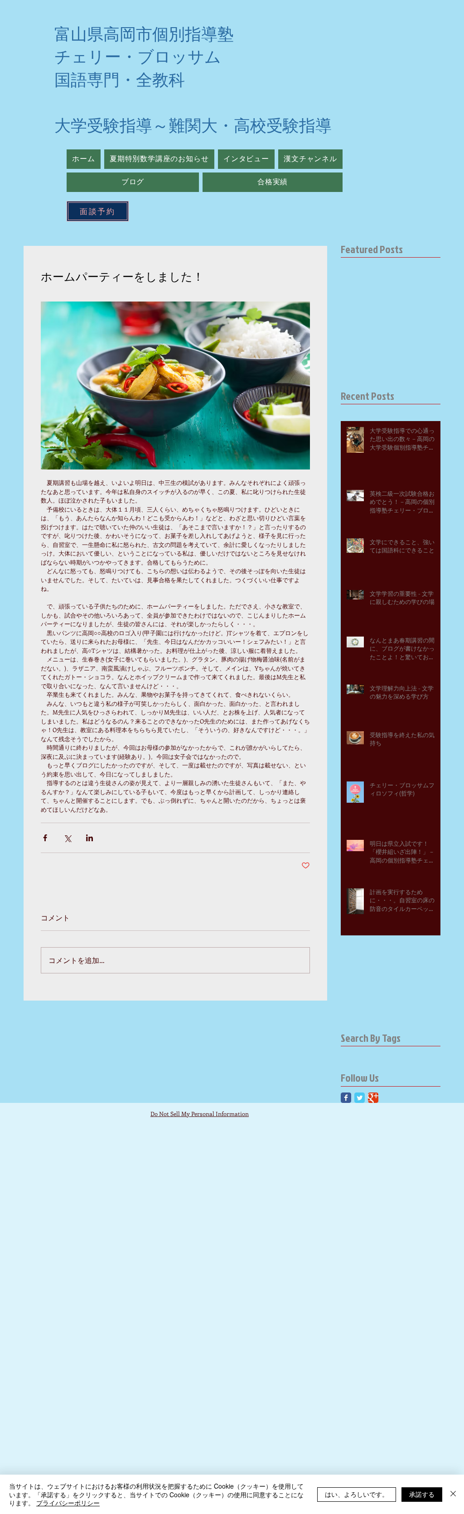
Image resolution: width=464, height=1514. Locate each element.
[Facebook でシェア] (45, 838)
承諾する (422, 1494)
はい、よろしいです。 (356, 1494)
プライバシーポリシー (68, 1502)
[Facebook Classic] (346, 1097)
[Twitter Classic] (359, 1097)
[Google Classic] (373, 1097)
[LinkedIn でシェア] (89, 838)
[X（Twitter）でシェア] (67, 838)
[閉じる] (453, 1494)
